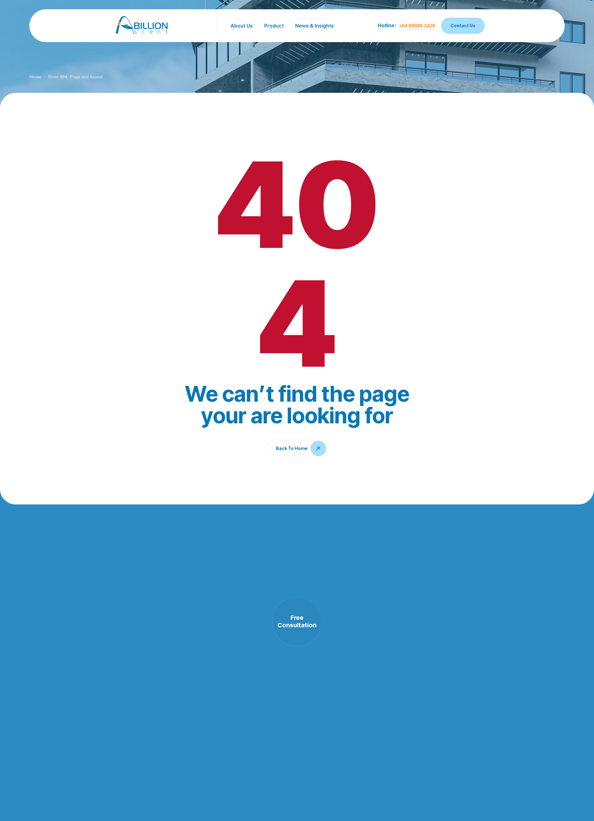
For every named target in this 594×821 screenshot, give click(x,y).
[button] (417, 26)
